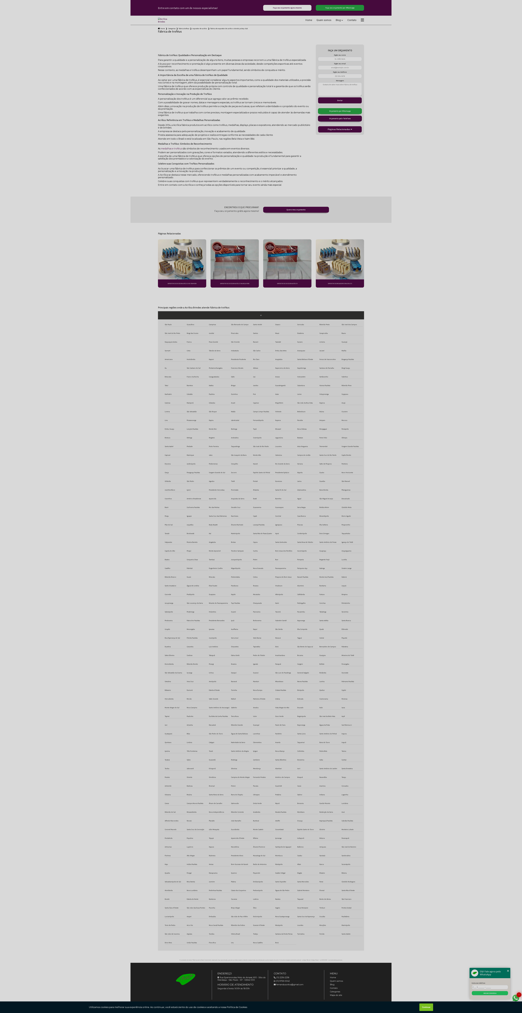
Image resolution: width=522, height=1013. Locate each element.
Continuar (426, 1007)
